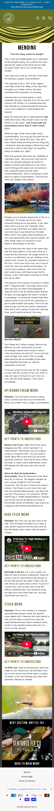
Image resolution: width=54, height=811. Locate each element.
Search (27, 772)
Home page (27, 776)
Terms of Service (27, 781)
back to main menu (27, 764)
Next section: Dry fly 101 (27, 723)
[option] (27, 4)
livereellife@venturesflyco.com (27, 789)
